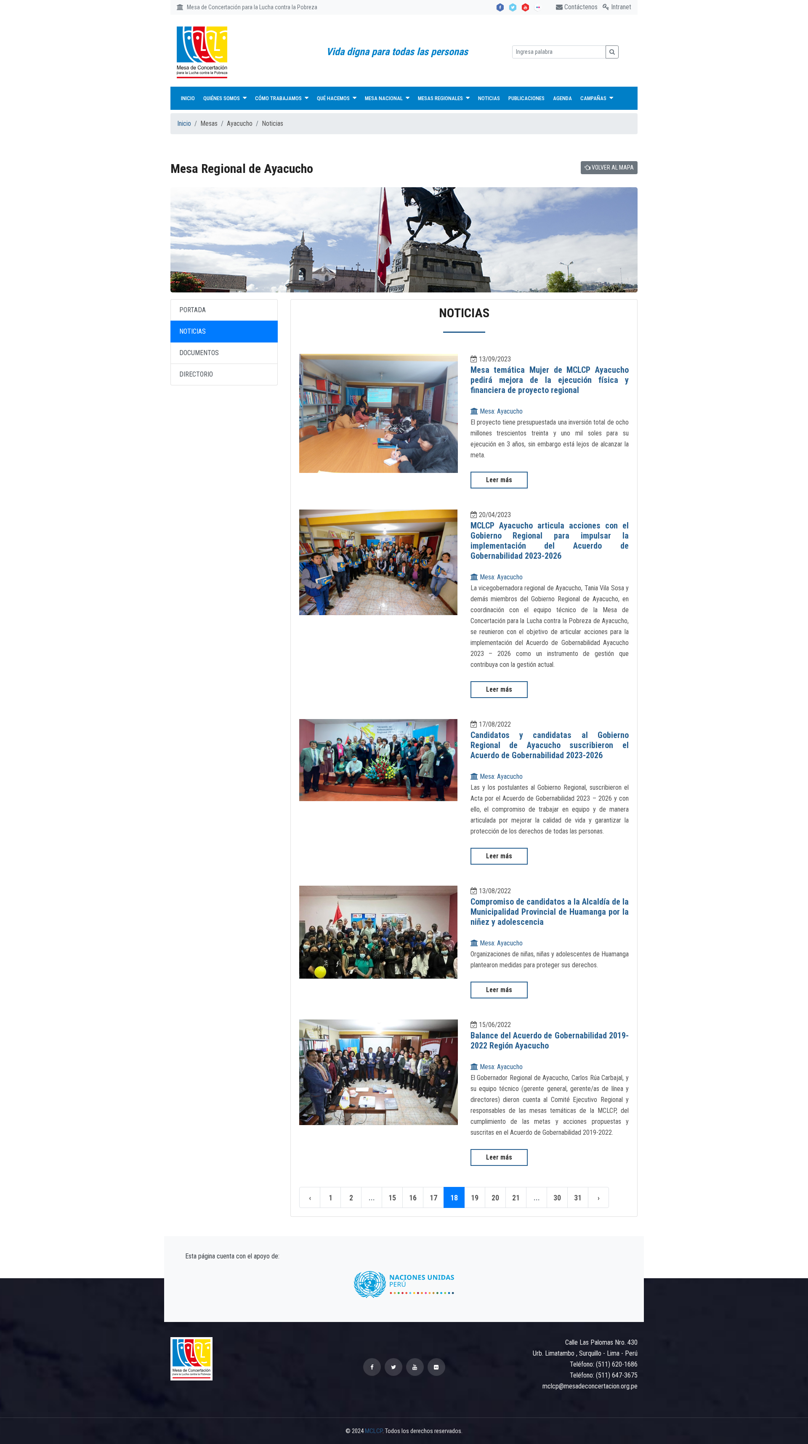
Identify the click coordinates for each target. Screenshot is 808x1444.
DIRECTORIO (196, 374)
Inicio (188, 98)
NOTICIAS (192, 331)
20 (495, 1197)
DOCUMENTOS (199, 353)
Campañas (594, 98)
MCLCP (374, 1431)
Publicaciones (526, 98)
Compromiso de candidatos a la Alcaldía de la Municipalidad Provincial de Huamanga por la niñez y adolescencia (549, 912)
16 (413, 1197)
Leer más (499, 480)
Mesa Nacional (384, 98)
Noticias (489, 98)
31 (578, 1197)
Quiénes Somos (222, 98)
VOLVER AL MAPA (612, 167)
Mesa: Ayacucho (500, 411)
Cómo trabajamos (279, 98)
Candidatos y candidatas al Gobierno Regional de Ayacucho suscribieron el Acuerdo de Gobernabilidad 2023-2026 (549, 745)
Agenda (562, 98)
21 (516, 1197)
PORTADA (192, 310)
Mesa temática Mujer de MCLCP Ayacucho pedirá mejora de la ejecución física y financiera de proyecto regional (549, 380)
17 (433, 1197)
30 (557, 1197)
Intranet (620, 7)
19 (474, 1197)
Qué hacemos (334, 98)
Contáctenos (580, 7)
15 (392, 1197)
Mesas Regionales (441, 98)
